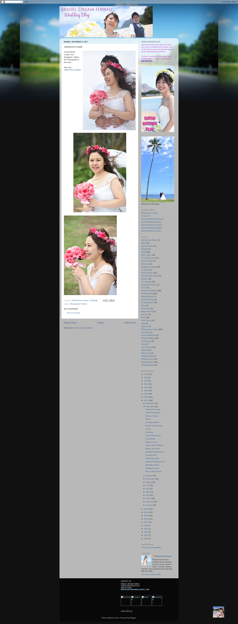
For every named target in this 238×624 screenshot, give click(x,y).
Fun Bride (149, 432)
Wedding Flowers (152, 468)
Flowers (144, 279)
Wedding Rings (147, 365)
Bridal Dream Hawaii (149, 213)
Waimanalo (145, 353)
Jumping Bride (151, 455)
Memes (144, 314)
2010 (146, 529)
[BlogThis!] (106, 300)
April (148, 495)
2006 (146, 539)
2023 (146, 381)
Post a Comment (73, 313)
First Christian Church (149, 276)
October (149, 476)
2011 (146, 525)
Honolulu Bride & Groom (155, 452)
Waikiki (144, 350)
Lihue (143, 305)
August (149, 482)
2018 (146, 397)
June (148, 489)
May (148, 492)
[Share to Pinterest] (113, 300)
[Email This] (104, 300)
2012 (146, 522)
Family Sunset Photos (154, 426)
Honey (148, 419)
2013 (146, 519)
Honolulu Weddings (149, 291)
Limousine (145, 308)
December (150, 403)
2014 (146, 516)
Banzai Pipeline (147, 246)
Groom (144, 288)
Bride (143, 252)
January (149, 505)
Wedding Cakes (147, 359)
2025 (146, 374)
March (148, 498)
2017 (146, 400)
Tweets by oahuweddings (151, 547)
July (148, 485)
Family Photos (146, 273)
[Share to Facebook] (111, 300)
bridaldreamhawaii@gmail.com (135, 589)
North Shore (146, 320)
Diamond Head (147, 261)
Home (100, 322)
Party (143, 323)
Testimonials (146, 341)
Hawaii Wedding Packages (151, 228)
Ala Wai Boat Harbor (149, 240)
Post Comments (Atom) (84, 328)
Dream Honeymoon (153, 435)
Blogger (133, 618)
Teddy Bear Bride (152, 458)
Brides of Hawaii (152, 416)
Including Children (153, 422)
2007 (146, 535)
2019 (146, 394)
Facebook (145, 270)
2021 (146, 387)
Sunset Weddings (148, 338)
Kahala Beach (146, 294)
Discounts (145, 264)
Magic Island (146, 311)
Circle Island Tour (148, 258)
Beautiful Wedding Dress (155, 462)
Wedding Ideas (147, 362)
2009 (146, 532)
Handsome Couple (153, 409)
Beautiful (144, 249)
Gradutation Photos (149, 285)
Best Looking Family (153, 471)
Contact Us (145, 216)
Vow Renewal (146, 347)
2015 (146, 512)
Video (143, 344)
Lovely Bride (150, 439)
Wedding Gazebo (152, 465)
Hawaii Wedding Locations (151, 225)
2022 (146, 384)
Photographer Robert (78, 304)
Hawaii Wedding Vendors (151, 231)
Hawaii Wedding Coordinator (152, 219)
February (150, 502)
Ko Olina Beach (147, 302)
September (150, 479)
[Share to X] (108, 300)
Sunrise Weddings (148, 335)
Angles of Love (151, 442)
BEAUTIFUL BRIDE (72, 70)
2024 (146, 378)
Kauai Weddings (147, 300)
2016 (146, 509)
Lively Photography (153, 413)
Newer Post (70, 322)
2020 (146, 391)
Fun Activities (146, 282)
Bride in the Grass (153, 449)
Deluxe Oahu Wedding (154, 445)
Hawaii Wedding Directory (151, 222)
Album (143, 243)
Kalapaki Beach (147, 297)
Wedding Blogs (147, 356)
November (150, 406)
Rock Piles (145, 332)
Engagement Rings (148, 267)
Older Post (130, 322)
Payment (144, 326)
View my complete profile (151, 574)
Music (143, 317)
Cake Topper (146, 255)
